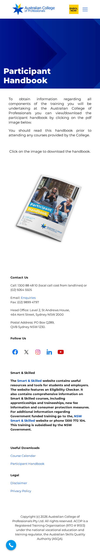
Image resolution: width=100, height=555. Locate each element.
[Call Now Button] (11, 545)
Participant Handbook (27, 463)
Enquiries (28, 298)
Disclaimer (18, 483)
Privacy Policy (20, 491)
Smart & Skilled (29, 381)
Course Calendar (23, 456)
